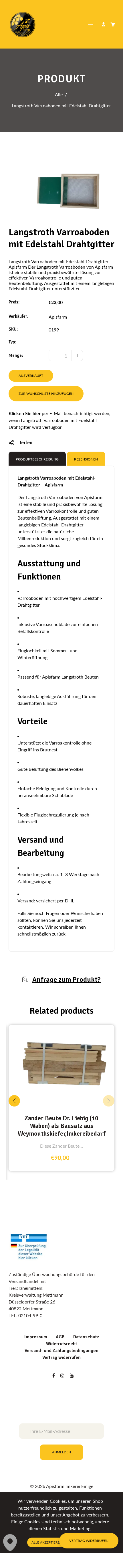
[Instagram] (63, 1375)
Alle (59, 94)
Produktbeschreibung (37, 459)
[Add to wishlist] (108, 1064)
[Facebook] (54, 1375)
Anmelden (61, 1452)
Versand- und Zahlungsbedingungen (61, 1350)
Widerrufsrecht (61, 1344)
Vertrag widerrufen (61, 1357)
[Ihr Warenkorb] (112, 24)
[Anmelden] (103, 24)
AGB (60, 1337)
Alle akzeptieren (46, 1542)
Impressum (35, 1337)
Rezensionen (86, 459)
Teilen (26, 442)
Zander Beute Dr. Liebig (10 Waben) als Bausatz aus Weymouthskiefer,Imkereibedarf (62, 1125)
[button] (108, 1101)
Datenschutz (86, 1337)
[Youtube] (72, 1375)
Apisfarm (58, 316)
